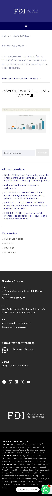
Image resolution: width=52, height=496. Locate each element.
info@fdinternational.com (15, 365)
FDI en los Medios (13, 239)
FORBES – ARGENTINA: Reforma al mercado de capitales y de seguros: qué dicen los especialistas (25, 216)
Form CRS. (40, 453)
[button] (45, 489)
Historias (9, 243)
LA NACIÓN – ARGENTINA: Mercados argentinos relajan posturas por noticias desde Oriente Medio (25, 205)
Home (5, 35)
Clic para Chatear (22, 348)
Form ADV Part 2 (28, 453)
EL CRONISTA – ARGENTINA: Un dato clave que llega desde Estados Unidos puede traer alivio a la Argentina (24, 195)
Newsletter (10, 252)
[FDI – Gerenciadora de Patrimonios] (26, 11)
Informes (9, 248)
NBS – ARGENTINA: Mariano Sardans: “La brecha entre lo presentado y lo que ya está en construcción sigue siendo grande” (26, 178)
